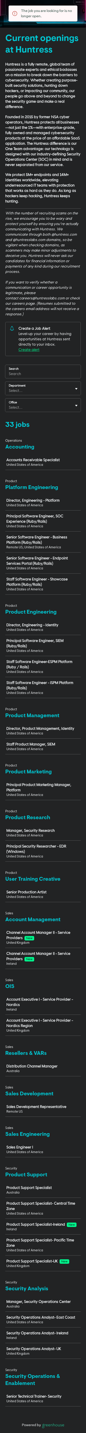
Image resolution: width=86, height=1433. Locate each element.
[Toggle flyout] (76, 388)
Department (17, 385)
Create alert (29, 349)
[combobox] (9, 390)
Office (13, 402)
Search (14, 368)
